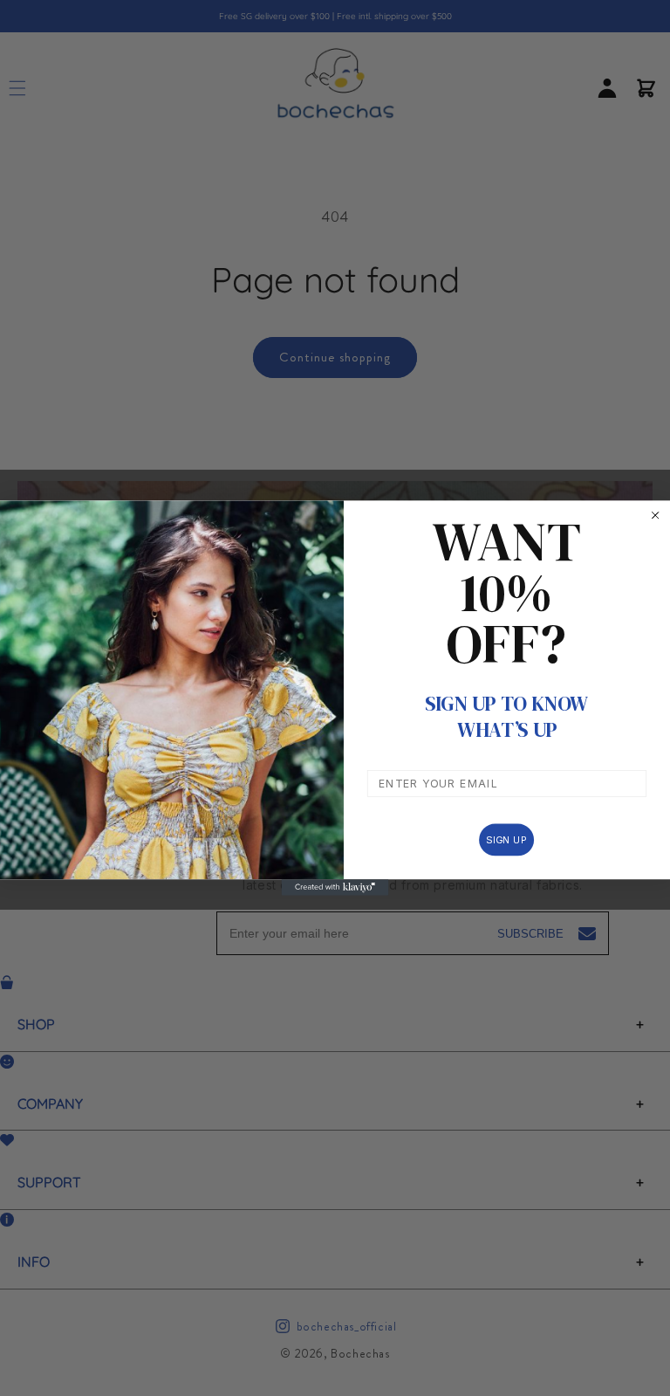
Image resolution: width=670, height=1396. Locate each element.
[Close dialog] (655, 515)
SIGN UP (507, 839)
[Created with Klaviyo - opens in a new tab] (335, 887)
